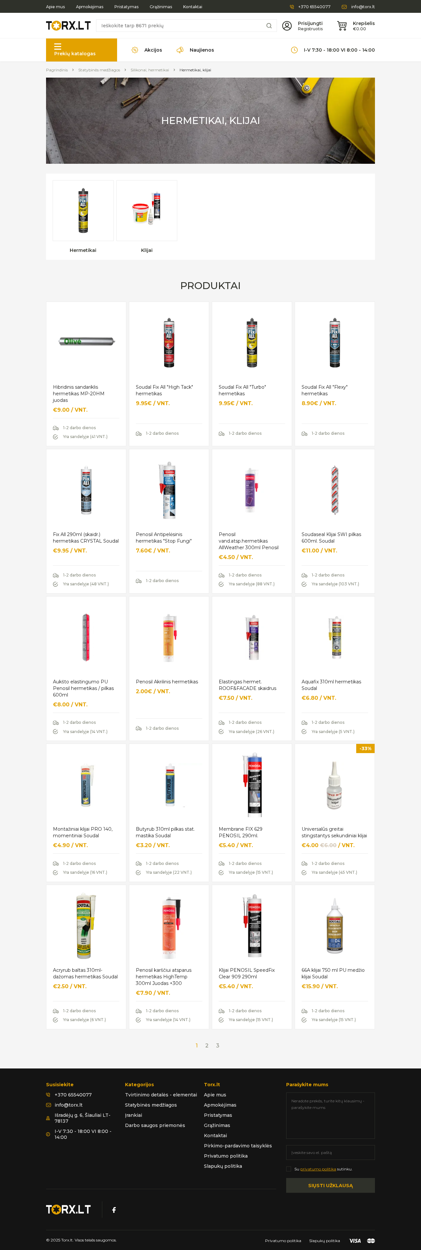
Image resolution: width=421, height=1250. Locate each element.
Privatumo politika (226, 1156)
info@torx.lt (363, 7)
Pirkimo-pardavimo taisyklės (238, 1146)
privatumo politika (318, 1168)
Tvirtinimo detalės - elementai (161, 1095)
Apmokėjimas (89, 7)
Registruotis (310, 28)
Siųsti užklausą (330, 1186)
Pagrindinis (57, 69)
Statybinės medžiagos (99, 69)
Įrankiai (133, 1115)
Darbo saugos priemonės (155, 1125)
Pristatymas (126, 7)
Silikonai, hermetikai (150, 69)
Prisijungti (310, 23)
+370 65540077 (314, 7)
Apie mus (55, 7)
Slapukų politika (223, 1166)
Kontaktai (192, 7)
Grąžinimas (161, 7)
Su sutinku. (323, 1168)
